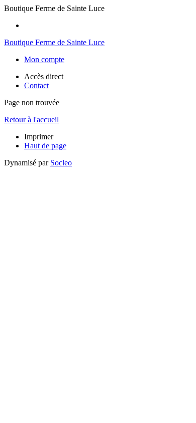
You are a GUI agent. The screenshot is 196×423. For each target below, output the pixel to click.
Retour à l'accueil (31, 119)
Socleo (61, 162)
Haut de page (45, 145)
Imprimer (38, 136)
